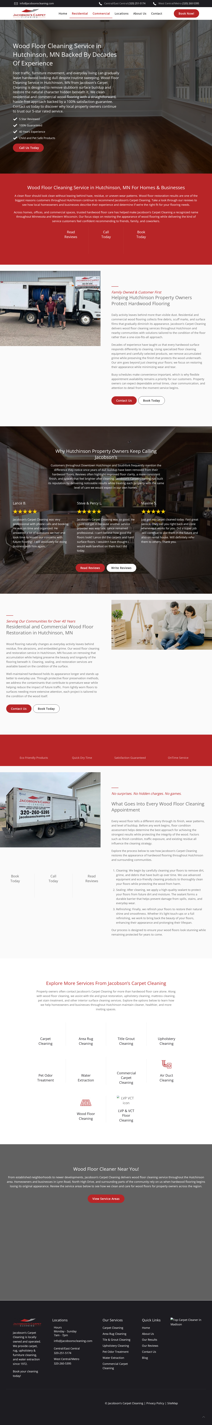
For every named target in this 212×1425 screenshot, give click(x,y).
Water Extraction (86, 1077)
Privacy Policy (155, 1403)
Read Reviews (90, 568)
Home (63, 13)
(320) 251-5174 (137, 3)
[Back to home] (29, 13)
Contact (156, 13)
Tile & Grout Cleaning (116, 1339)
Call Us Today (29, 148)
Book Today (151, 400)
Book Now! (186, 13)
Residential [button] (80, 13)
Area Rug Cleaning (86, 1041)
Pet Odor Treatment (45, 1077)
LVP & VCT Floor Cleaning (126, 1115)
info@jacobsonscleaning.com (37, 3)
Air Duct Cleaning (167, 1077)
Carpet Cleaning (45, 1041)
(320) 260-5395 (190, 3)
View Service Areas (106, 1199)
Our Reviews (150, 1346)
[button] (203, 1417)
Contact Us (124, 400)
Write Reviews (121, 568)
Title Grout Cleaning (126, 1041)
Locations (122, 13)
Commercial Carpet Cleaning (126, 1078)
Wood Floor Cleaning (86, 1116)
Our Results (149, 1339)
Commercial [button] (101, 13)
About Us (148, 1333)
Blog (145, 1357)
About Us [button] (140, 13)
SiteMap (172, 1403)
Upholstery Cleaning (166, 1041)
